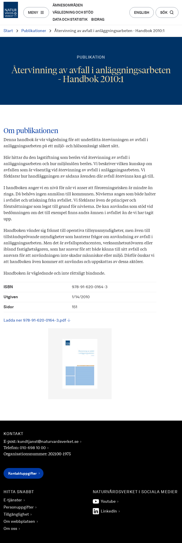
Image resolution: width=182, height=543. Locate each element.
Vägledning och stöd (73, 12)
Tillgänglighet (16, 515)
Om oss (10, 529)
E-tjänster (13, 500)
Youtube (108, 502)
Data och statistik (70, 20)
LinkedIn (109, 511)
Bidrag (97, 20)
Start (8, 31)
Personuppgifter (19, 507)
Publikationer (33, 31)
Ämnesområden (68, 5)
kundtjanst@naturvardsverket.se (48, 442)
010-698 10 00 (33, 448)
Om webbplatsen (19, 522)
